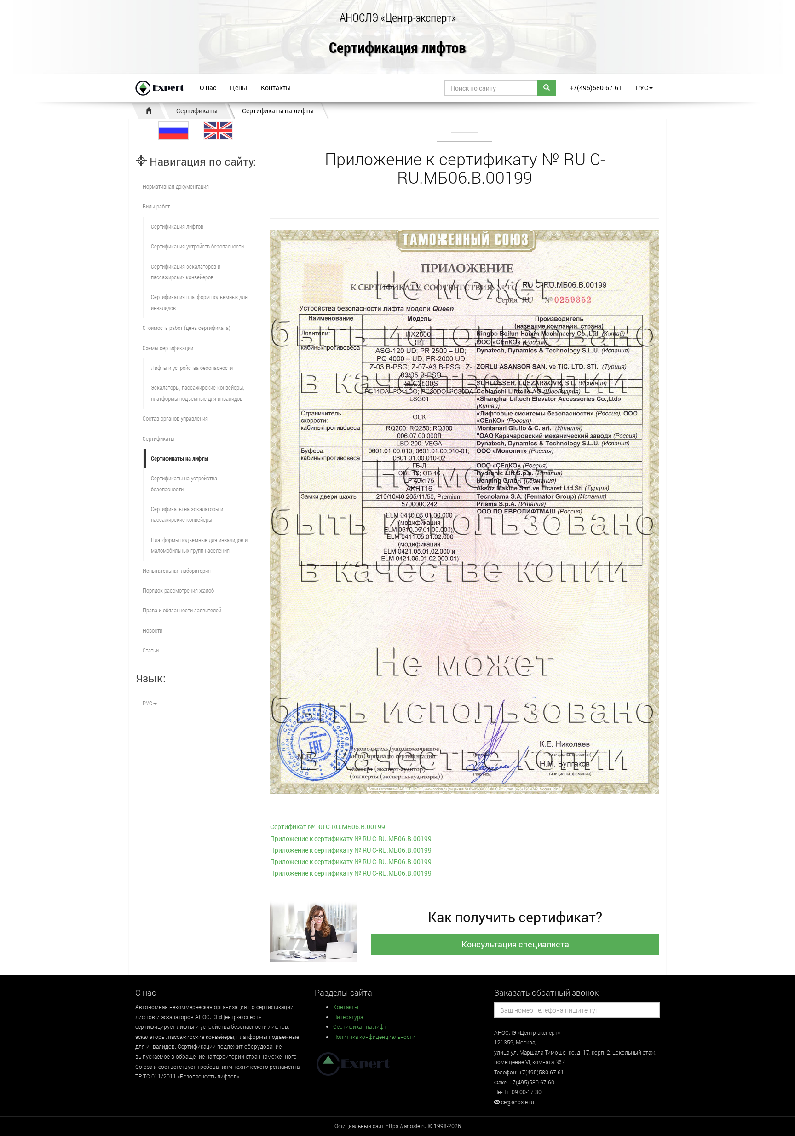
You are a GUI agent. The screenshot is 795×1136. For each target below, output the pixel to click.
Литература (348, 1017)
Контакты (276, 87)
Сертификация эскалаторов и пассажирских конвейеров (185, 271)
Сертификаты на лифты (278, 110)
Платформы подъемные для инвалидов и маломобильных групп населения (199, 545)
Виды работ (156, 206)
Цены (238, 87)
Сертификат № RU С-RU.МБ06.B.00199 (327, 826)
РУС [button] (642, 87)
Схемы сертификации (168, 348)
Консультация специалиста (515, 944)
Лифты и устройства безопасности (192, 367)
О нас (208, 87)
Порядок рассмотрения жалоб (178, 590)
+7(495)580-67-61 (596, 87)
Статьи (151, 650)
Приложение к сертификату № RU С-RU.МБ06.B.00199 (351, 838)
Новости (152, 630)
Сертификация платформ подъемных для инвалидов (199, 302)
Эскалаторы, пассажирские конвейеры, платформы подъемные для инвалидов (197, 392)
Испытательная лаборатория (177, 570)
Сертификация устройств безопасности (197, 246)
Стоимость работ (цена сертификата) (186, 327)
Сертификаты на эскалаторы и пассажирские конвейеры (187, 514)
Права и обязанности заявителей (182, 610)
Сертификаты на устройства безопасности (184, 483)
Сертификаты (197, 110)
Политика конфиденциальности (374, 1036)
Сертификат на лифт (359, 1026)
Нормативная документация (176, 186)
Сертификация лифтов (397, 48)
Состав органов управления (175, 418)
